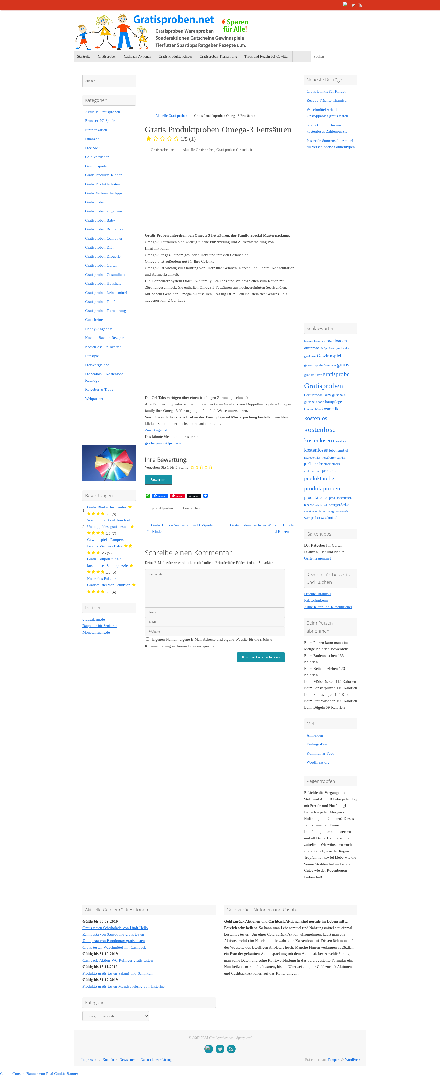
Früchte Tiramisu (317, 594)
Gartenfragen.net (317, 558)
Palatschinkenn (316, 600)
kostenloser (340, 441)
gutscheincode (314, 402)
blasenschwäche (313, 341)
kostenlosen (318, 440)
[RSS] (360, 4)
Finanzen (92, 139)
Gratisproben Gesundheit (234, 150)
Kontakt (108, 1060)
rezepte (309, 505)
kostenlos (315, 418)
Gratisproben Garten (101, 265)
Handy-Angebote (99, 329)
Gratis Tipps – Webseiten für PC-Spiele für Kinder (179, 528)
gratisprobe (336, 374)
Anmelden (315, 735)
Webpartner (94, 399)
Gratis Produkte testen (102, 184)
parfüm (341, 457)
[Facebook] (346, 4)
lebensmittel (338, 450)
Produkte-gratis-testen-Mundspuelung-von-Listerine (123, 986)
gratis (343, 364)
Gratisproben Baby (100, 220)
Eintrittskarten (96, 130)
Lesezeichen (191, 508)
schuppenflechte (339, 505)
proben (336, 464)
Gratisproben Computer (103, 238)
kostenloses (316, 450)
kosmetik (330, 408)
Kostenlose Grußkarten (103, 347)
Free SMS (92, 148)
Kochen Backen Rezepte (104, 338)
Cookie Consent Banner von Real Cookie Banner (39, 1074)
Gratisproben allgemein (103, 211)
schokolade (321, 504)
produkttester (316, 497)
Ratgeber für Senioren (99, 626)
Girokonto (330, 365)
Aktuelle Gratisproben (171, 116)
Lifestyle (92, 356)
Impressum (89, 1060)
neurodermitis (312, 457)
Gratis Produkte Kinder (103, 175)
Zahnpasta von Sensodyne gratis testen (113, 934)
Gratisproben (95, 202)
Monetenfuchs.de (96, 632)
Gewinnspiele (96, 166)
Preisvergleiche (97, 365)
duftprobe (312, 348)
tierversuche (342, 511)
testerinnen (310, 511)
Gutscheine (94, 320)
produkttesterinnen (340, 498)
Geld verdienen (97, 157)
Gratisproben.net (163, 150)
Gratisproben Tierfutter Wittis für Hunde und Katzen (262, 528)
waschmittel (329, 518)
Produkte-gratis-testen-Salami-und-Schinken (117, 973)
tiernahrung (326, 511)
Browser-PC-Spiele (100, 121)
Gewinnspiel (329, 355)
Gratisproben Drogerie (103, 256)
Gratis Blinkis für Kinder (106, 507)
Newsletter (127, 1060)
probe (327, 464)
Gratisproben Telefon (102, 301)
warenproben (312, 518)
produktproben (162, 508)
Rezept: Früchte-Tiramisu (327, 100)
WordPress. (353, 1060)
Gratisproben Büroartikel (105, 229)
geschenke (342, 348)
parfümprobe (313, 464)
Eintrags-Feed (317, 744)
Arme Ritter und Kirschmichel (328, 607)
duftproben (327, 348)
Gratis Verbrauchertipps (103, 193)
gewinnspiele (313, 365)
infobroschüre (312, 409)
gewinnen (310, 356)
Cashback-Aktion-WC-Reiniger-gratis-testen (117, 960)
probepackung (312, 471)
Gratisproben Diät (99, 247)
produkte (329, 470)
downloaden (335, 340)
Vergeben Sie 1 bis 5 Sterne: (167, 467)
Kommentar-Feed (320, 753)
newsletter (329, 457)
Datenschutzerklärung (156, 1060)
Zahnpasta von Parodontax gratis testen (113, 941)
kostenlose (320, 429)
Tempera (334, 1060)
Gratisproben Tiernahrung (105, 311)
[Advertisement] (204, 94)
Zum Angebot (156, 430)
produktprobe (319, 478)
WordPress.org (318, 762)
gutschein (339, 395)
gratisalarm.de (93, 619)
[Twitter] (353, 4)
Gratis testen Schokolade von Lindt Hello (115, 928)
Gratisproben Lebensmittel (106, 293)
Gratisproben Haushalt (103, 283)
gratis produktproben (163, 443)
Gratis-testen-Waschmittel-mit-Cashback (114, 947)
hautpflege (333, 402)
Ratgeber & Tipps (99, 389)
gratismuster (313, 375)
